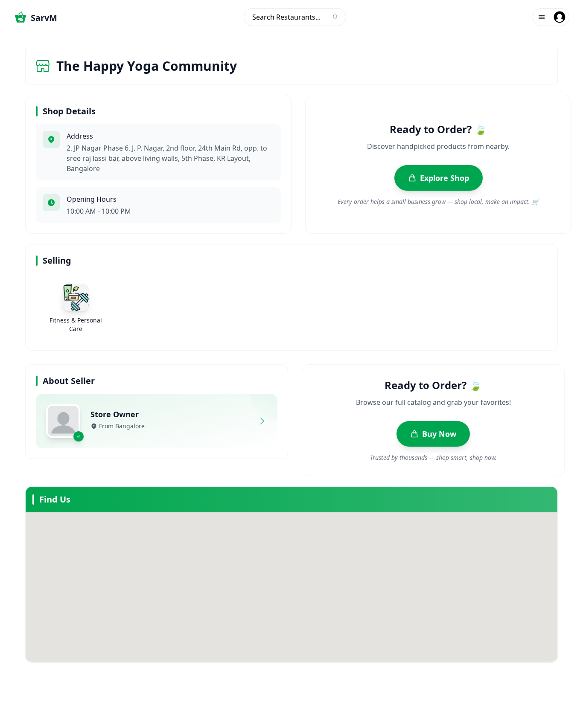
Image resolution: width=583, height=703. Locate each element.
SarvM (44, 17)
